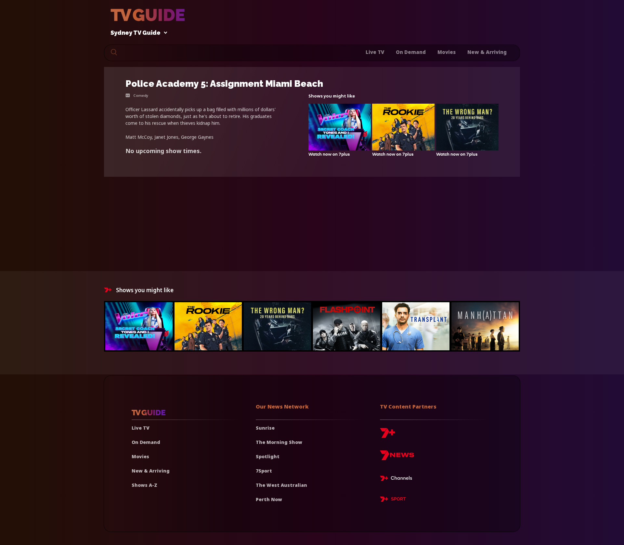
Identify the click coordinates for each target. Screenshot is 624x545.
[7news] (397, 457)
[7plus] (387, 435)
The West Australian (281, 485)
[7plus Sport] (393, 500)
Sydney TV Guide (135, 33)
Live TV (375, 52)
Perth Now (269, 499)
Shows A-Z (144, 485)
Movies (446, 52)
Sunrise (265, 428)
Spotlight (268, 456)
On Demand (411, 52)
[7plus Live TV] (398, 479)
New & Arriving (487, 52)
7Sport (264, 471)
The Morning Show (279, 442)
